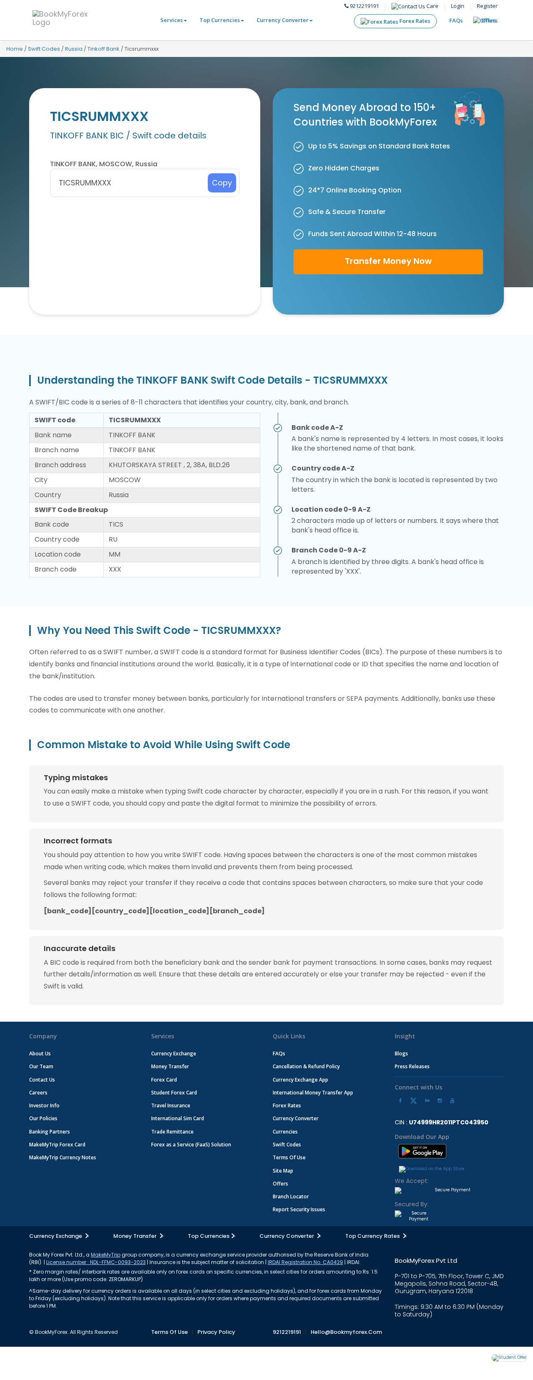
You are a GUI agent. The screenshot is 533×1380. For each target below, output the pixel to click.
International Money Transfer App (313, 1092)
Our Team (41, 1066)
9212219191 (364, 6)
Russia (73, 49)
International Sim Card (177, 1118)
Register (487, 6)
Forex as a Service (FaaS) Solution (191, 1144)
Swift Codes (44, 49)
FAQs (456, 20)
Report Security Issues (299, 1209)
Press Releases (412, 1066)
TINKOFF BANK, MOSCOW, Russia (103, 164)
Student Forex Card (174, 1092)
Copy (222, 182)
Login (457, 6)
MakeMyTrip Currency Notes (62, 1157)
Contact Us (42, 1079)
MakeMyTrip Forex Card (57, 1144)
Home (14, 49)
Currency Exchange (173, 1053)
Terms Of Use (289, 1157)
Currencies (285, 1131)
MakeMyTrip (105, 1254)
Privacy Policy (216, 1332)
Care (431, 6)
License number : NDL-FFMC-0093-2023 (96, 1262)
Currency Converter (283, 20)
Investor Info (44, 1105)
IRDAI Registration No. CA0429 (305, 1262)
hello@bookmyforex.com (346, 1332)
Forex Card (164, 1079)
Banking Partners (49, 1131)
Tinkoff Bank (103, 49)
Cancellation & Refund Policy (306, 1066)
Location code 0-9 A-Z (331, 509)
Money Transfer (170, 1066)
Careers (38, 1092)
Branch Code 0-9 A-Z (328, 550)
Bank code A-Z (317, 427)
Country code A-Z (322, 468)
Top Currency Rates (373, 1236)
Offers (489, 20)
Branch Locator (291, 1196)
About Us (40, 1053)
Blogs (401, 1053)
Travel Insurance (170, 1105)
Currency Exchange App (300, 1079)
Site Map (283, 1170)
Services (171, 20)
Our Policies (43, 1118)
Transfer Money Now (388, 261)
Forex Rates (414, 21)
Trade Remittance (172, 1131)
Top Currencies (219, 20)
